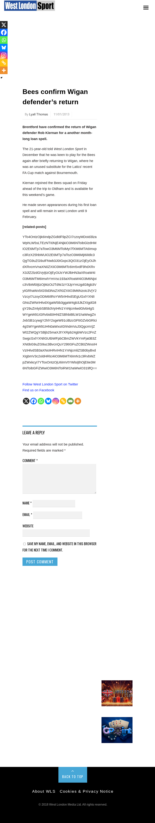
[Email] (70, 401)
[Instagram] (55, 401)
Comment (30, 460)
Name (27, 502)
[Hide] (1, 77)
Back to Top (72, 776)
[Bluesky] (48, 401)
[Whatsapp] (41, 401)
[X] (26, 401)
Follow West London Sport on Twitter (50, 384)
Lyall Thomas (38, 114)
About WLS (44, 791)
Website (27, 525)
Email (27, 514)
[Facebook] (33, 401)
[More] (77, 401)
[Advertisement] (77, 49)
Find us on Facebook (38, 390)
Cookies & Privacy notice (87, 791)
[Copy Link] (63, 401)
